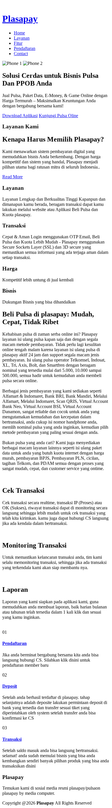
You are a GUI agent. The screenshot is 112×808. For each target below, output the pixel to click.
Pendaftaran (24, 48)
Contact (21, 53)
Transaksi (12, 739)
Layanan (22, 38)
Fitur (18, 43)
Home (19, 32)
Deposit (9, 686)
